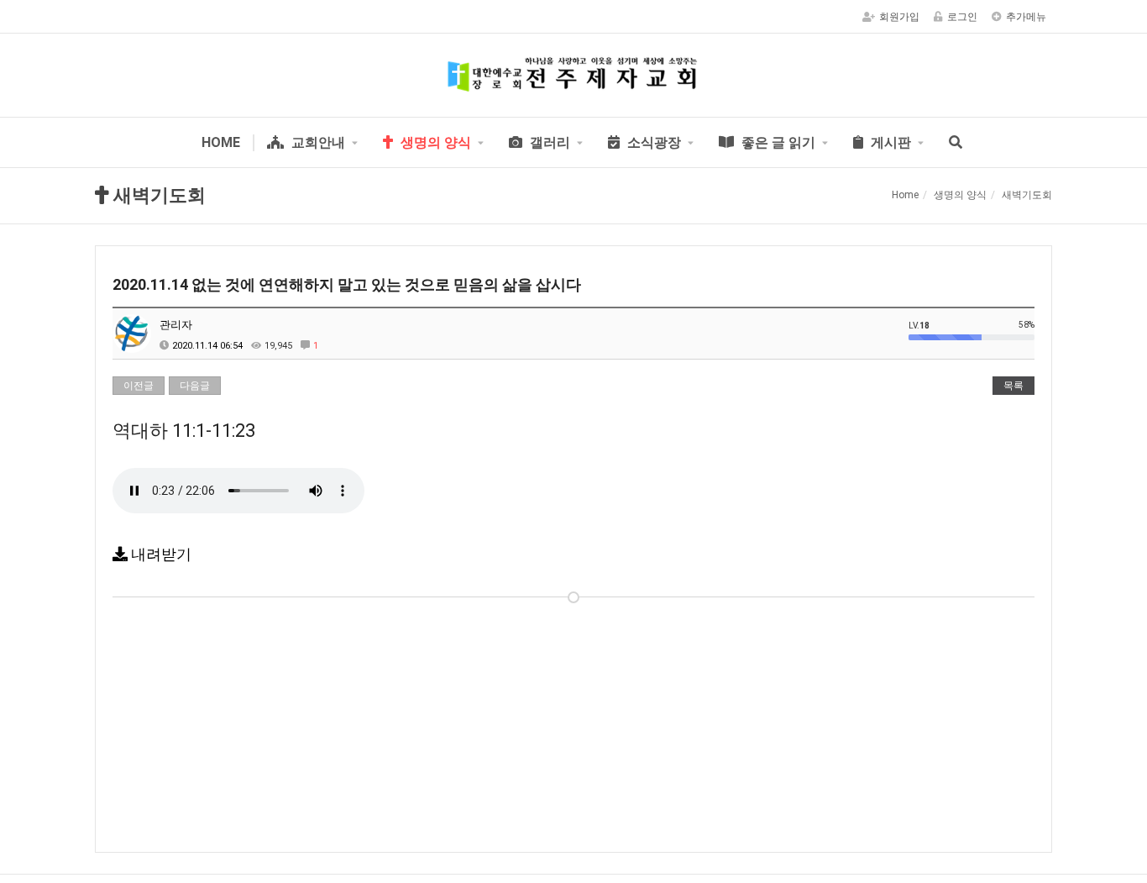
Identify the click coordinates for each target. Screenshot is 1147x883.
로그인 (962, 17)
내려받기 (159, 554)
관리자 (176, 324)
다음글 (195, 386)
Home (905, 195)
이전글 (138, 386)
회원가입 (899, 17)
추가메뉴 (1026, 17)
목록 (1013, 386)
